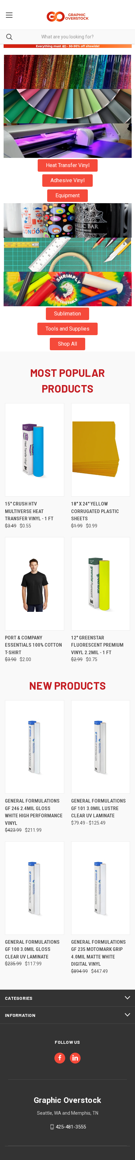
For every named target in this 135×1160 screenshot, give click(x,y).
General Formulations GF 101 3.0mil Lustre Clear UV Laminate (98, 808)
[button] (68, 72)
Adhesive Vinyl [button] (67, 180)
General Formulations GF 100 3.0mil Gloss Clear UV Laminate (32, 949)
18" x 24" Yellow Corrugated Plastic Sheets (95, 511)
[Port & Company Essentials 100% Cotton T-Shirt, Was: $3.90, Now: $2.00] (34, 583)
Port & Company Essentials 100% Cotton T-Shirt (33, 645)
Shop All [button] (67, 344)
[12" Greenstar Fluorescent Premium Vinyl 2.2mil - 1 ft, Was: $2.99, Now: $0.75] (100, 583)
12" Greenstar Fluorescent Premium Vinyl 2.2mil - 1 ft (97, 645)
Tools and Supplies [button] (67, 329)
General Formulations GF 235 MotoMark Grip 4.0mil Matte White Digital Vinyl (98, 953)
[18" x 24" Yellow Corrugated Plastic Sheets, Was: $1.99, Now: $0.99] (100, 449)
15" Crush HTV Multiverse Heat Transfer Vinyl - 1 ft (29, 511)
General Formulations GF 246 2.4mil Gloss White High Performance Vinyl (34, 812)
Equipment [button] (67, 195)
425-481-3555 (71, 1127)
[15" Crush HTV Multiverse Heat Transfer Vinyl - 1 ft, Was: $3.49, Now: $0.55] (34, 449)
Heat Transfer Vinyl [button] (67, 165)
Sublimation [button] (67, 314)
